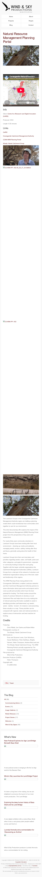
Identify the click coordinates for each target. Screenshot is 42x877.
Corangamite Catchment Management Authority (18, 136)
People (31, 21)
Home (11, 16)
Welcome (8, 721)
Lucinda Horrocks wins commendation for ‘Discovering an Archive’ (19, 831)
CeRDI (5, 132)
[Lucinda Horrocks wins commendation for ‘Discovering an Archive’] (21, 843)
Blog (10, 25)
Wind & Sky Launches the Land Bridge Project (21, 776)
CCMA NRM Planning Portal (12, 139)
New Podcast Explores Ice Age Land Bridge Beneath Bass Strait (20, 741)
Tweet (12, 683)
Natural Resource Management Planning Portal (18, 37)
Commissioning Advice (12, 703)
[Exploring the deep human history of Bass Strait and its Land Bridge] (21, 814)
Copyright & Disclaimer (21, 862)
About (31, 16)
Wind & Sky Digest (11, 724)
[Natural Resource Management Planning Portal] (21, 65)
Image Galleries (10, 710)
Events (7, 706)
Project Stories (10, 717)
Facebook (34, 865)
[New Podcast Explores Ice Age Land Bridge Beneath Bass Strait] (21, 763)
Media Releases (10, 714)
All (5, 699)
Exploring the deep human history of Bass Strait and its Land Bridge (19, 803)
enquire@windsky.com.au (15, 865)
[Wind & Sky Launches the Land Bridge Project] (21, 787)
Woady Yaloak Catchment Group (13, 143)
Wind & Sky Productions (21, 7)
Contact (31, 25)
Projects (11, 21)
